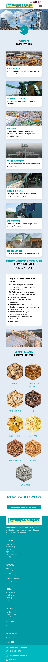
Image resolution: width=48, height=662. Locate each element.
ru (40, 2)
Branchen (10, 541)
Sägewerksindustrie (11, 544)
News (7, 625)
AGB (7, 648)
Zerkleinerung (9, 568)
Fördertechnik (9, 571)
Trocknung (8, 556)
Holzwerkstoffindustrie (11, 554)
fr (37, 2)
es (34, 2)
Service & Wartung (10, 593)
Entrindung (9, 581)
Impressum (23, 648)
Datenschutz (14, 648)
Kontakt (7, 600)
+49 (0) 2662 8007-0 (15, 651)
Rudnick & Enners (10, 617)
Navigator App (9, 597)
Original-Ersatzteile (10, 595)
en (31, 2)
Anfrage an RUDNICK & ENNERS (24, 507)
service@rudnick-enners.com (18, 656)
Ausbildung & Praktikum (12, 614)
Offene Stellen (9, 612)
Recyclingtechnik (10, 551)
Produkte (10, 565)
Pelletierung (9, 549)
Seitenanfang (13, 659)
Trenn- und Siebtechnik (12, 576)
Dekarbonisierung (10, 547)
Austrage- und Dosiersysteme (13, 578)
